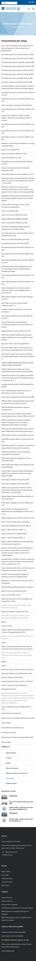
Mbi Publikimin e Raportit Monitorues (12, 728)
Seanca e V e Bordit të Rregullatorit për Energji (15, 239)
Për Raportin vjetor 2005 (8, 732)
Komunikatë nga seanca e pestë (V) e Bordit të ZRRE (17, 70)
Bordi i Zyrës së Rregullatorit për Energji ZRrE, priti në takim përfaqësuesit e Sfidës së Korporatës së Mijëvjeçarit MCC (17, 48)
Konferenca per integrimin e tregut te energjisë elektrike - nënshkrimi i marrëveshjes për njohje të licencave (16, 118)
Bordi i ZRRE (5, 875)
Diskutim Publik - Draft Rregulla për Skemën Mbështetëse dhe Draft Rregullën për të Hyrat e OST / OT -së (17, 511)
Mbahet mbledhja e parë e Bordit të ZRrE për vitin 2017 (17, 518)
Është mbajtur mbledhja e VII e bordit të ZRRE (15, 484)
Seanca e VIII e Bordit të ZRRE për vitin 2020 (14, 219)
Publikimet (20, 27)
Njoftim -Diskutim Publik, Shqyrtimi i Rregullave (15, 522)
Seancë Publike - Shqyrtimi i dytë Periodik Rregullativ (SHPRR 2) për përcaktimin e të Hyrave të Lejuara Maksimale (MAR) (17, 473)
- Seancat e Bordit (6, 882)
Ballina (15, 27)
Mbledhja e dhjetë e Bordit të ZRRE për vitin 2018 (16, 331)
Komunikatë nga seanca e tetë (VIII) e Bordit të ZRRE (17, 58)
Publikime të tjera (11, 783)
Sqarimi (3, 665)
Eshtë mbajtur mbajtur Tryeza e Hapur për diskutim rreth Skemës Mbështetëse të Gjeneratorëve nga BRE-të (17, 356)
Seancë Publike (6, 723)
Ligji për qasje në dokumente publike (12, 936)
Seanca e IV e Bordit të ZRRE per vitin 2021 (14, 153)
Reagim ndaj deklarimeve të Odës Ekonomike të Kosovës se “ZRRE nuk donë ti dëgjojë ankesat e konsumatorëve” (15, 290)
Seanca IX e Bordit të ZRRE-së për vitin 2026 (21, 802)
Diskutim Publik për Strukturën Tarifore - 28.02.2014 (17, 681)
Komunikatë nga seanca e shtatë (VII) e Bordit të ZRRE (17, 62)
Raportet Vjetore (11, 753)
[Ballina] (10, 8)
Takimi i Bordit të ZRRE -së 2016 (11, 595)
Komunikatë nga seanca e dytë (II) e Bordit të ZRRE (16, 82)
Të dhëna (9, 758)
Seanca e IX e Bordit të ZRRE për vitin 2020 (14, 215)
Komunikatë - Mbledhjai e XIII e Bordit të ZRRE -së (16, 526)
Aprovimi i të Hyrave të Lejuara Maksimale (14, 685)
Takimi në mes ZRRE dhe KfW (10, 150)
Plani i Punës (5, 885)
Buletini (8, 763)
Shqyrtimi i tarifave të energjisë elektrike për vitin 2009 (17, 718)
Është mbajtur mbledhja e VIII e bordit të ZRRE (15, 479)
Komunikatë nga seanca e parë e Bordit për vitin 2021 (17, 174)
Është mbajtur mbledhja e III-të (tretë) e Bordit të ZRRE (17, 397)
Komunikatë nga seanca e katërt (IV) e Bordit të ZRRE (17, 74)
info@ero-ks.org (7, 855)
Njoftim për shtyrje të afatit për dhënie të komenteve (17, 669)
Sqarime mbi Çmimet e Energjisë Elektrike (14, 533)
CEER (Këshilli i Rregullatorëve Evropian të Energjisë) (17, 908)
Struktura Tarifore (6, 626)
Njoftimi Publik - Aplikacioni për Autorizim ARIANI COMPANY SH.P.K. (21, 808)
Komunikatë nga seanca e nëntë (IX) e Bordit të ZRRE (17, 54)
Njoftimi (3, 622)
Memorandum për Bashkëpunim (11, 713)
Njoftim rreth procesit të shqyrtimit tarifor (13, 591)
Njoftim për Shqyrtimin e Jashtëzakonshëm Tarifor (16, 673)
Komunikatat (10, 778)
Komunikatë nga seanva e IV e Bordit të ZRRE (15, 243)
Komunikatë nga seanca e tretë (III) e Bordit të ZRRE (17, 78)
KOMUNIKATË (13, 796)
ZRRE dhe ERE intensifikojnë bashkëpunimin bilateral (17, 587)
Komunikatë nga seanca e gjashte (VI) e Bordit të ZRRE (17, 66)
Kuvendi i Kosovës (6, 897)
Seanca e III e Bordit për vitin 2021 (11, 157)
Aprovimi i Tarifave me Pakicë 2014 (12, 677)
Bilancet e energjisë (12, 768)
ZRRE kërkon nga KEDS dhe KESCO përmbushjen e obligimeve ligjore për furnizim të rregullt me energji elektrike (17, 337)
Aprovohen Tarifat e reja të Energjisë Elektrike (15, 343)
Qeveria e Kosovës (7, 901)
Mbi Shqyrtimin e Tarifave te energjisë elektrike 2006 (17, 737)
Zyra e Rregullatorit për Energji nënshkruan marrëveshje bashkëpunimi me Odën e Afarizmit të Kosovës (17, 324)
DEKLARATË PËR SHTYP (8, 689)
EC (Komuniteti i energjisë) (9, 904)
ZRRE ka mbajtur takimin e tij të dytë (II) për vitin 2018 (17, 435)
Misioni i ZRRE (5, 871)
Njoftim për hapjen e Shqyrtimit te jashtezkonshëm (17, 105)
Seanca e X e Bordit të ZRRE (9, 211)
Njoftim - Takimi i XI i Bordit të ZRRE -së (13, 538)
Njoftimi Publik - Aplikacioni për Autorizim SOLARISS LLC (21, 820)
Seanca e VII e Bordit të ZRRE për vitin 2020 (14, 223)
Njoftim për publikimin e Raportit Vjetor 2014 (14, 611)
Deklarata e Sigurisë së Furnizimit (16, 773)
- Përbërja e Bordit (6, 878)
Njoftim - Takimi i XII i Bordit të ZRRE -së (13, 530)
